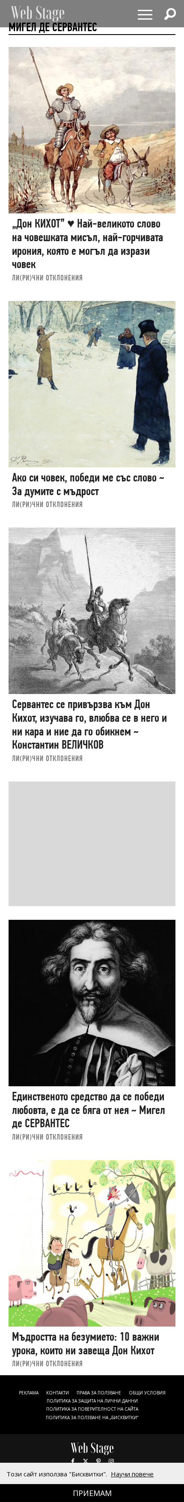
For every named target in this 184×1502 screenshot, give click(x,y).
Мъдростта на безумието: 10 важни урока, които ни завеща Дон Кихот (85, 1343)
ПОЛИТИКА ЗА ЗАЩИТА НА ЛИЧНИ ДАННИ (92, 1401)
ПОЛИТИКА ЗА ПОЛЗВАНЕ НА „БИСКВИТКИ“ (92, 1417)
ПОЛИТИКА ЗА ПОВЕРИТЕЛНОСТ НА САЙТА (92, 1409)
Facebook (72, 1461)
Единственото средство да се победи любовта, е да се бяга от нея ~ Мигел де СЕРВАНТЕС (88, 1109)
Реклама (29, 1393)
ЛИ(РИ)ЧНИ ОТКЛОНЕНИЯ (47, 277)
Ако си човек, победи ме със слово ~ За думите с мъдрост (88, 484)
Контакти (57, 1393)
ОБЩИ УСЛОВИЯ (147, 1393)
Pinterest (98, 1461)
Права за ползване (99, 1393)
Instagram (111, 1461)
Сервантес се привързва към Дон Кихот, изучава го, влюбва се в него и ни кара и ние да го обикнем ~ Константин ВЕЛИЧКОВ (89, 724)
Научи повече (132, 1474)
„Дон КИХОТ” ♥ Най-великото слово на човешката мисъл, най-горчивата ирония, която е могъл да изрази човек (87, 243)
